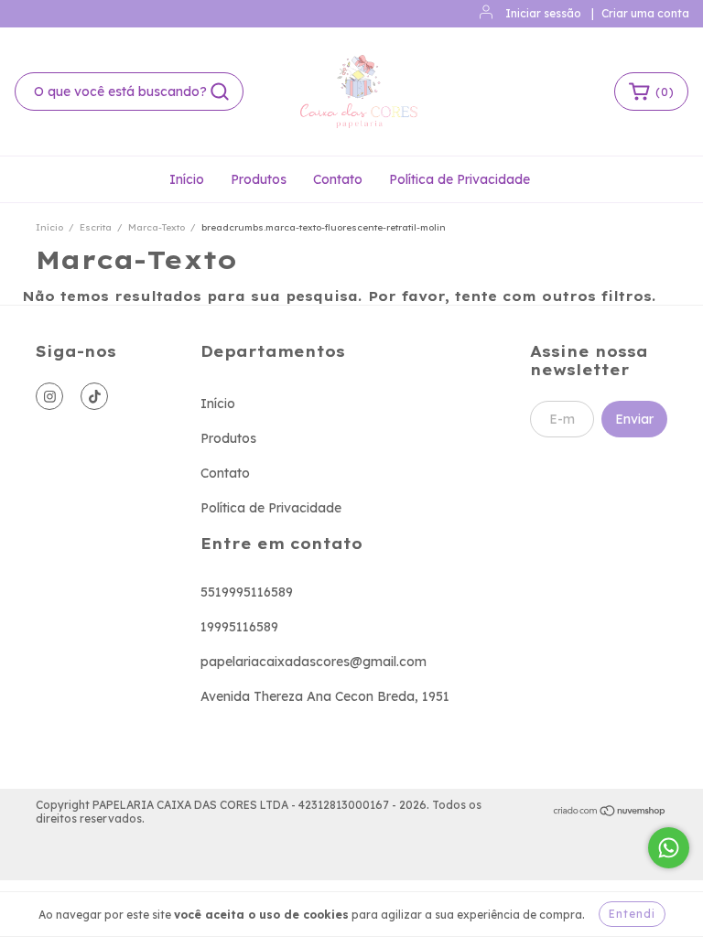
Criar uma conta (645, 13)
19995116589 (239, 627)
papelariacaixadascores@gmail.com (313, 661)
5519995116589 (246, 592)
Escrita (96, 227)
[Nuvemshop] (610, 812)
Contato (337, 179)
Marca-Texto (156, 227)
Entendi (632, 914)
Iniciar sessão (543, 13)
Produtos (259, 179)
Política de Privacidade (459, 179)
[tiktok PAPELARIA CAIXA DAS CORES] (94, 396)
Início (186, 179)
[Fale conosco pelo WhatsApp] (668, 847)
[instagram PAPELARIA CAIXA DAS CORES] (49, 396)
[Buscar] (219, 91)
